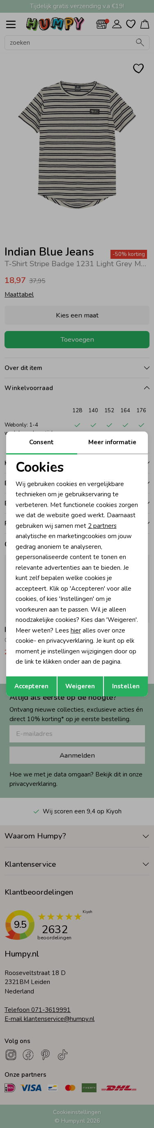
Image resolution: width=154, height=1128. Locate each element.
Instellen (126, 686)
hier (76, 630)
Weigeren (80, 686)
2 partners (102, 526)
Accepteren (31, 686)
